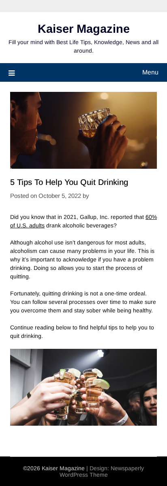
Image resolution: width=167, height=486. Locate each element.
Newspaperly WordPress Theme (102, 471)
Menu (150, 72)
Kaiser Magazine (84, 28)
